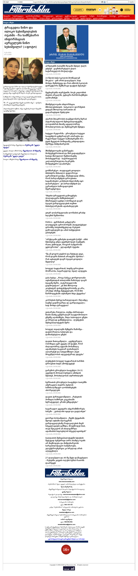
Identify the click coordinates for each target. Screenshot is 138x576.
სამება (92, 16)
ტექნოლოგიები (71, 16)
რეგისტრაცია (75, 2)
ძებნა (132, 2)
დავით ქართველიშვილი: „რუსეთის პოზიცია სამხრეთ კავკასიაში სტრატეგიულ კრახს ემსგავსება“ (63, 399)
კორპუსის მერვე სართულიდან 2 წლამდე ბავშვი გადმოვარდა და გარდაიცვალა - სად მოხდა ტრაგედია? (66, 302)
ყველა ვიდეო (98, 18)
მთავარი (7, 16)
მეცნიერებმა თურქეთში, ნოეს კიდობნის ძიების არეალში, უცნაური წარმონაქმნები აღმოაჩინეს (66, 95)
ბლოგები (75, 18)
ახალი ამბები (32, 18)
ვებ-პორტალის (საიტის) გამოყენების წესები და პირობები (66, 539)
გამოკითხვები (57, 18)
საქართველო (18, 16)
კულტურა (83, 16)
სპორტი (113, 16)
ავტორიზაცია (39, 2)
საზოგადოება (48, 16)
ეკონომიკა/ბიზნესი (33, 16)
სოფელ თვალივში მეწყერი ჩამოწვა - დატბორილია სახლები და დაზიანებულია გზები (64, 332)
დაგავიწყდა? (64, 2)
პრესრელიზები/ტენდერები (14, 18)
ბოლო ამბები (45, 18)
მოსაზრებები (102, 16)
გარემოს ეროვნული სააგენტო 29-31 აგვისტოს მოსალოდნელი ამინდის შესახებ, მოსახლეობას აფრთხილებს (64, 373)
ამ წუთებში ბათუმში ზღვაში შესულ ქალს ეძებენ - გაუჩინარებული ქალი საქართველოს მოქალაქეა (65, 68)
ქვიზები (67, 18)
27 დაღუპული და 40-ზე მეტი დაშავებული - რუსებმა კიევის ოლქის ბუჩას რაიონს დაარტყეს (66, 460)
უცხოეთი (59, 16)
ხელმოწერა (86, 2)
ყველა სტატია (86, 18)
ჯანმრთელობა (124, 16)
